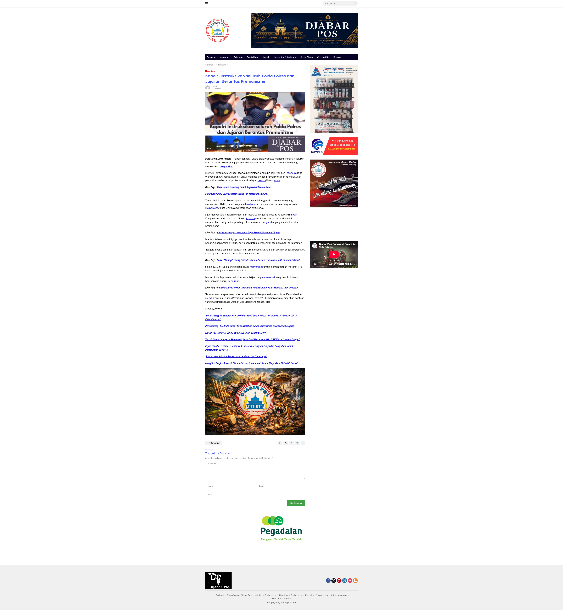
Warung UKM (323, 57)
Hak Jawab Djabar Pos (290, 595)
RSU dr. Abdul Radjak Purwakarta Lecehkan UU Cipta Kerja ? (236, 356)
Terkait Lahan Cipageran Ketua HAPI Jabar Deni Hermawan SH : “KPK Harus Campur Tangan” (252, 339)
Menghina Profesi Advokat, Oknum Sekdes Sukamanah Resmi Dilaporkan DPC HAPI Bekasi (251, 363)
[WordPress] (344, 580)
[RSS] (355, 580)
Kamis (277, 180)
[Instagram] (350, 580)
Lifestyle (266, 57)
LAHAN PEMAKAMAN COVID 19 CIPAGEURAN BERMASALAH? (235, 332)
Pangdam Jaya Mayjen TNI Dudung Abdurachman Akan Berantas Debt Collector (257, 287)
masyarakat (226, 166)
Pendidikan (252, 57)
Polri (294, 214)
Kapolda (250, 218)
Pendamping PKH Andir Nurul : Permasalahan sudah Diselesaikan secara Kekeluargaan (249, 326)
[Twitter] (333, 580)
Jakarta (262, 180)
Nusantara (225, 57)
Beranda (211, 57)
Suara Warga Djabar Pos (239, 595)
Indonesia (291, 172)
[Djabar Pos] (217, 30)
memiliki (209, 298)
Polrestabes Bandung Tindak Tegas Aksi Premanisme (244, 187)
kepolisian (233, 281)
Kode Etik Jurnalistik (282, 598)
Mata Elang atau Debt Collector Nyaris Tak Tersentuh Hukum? (236, 193)
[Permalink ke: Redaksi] (207, 87)
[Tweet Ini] (285, 443)
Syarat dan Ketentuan (336, 595)
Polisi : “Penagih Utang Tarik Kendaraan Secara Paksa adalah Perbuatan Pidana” (258, 260)
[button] (355, 3)
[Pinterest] (339, 580)
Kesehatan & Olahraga (285, 57)
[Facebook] (328, 580)
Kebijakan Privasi (313, 595)
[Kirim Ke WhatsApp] (303, 443)
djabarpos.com (288, 602)
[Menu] (207, 3)
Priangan (238, 57)
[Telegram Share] (297, 443)
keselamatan (252, 204)
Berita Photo (307, 57)
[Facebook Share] (280, 443)
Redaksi (337, 57)
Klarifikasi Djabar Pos (265, 595)
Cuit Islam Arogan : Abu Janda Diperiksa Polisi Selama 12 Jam (248, 232)
